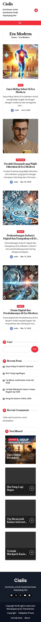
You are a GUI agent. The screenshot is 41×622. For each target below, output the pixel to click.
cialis (17, 110)
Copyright (11, 613)
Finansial (20, 160)
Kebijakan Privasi (26, 613)
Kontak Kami (16, 618)
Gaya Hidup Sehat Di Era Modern (20, 90)
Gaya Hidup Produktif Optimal (19, 367)
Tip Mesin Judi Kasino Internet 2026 (20, 381)
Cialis (8, 4)
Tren (20, 85)
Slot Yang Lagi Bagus (15, 373)
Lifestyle (12, 439)
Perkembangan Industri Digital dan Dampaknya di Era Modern (20, 238)
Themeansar (28, 609)
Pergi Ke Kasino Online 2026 (18, 399)
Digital (20, 231)
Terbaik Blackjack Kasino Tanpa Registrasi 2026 (20, 391)
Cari (9, 342)
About (27, 618)
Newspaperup (13, 609)
